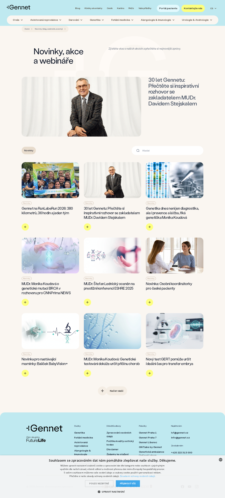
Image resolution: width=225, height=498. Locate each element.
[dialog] (112, 476)
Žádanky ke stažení (117, 454)
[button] (112, 492)
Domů (27, 29)
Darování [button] (74, 19)
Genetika (79, 432)
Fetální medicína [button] (120, 19)
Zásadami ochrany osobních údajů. (138, 476)
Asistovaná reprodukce (81, 444)
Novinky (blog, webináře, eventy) (49, 29)
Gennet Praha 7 (148, 437)
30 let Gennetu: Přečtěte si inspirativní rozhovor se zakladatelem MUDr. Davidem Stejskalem (173, 91)
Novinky (28, 150)
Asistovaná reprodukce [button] (44, 19)
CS (211, 8)
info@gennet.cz (180, 437)
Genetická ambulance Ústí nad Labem (151, 453)
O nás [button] (16, 19)
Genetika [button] (95, 19)
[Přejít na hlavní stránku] (18, 7)
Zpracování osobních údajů (119, 434)
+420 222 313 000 (181, 452)
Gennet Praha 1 (148, 432)
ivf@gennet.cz (179, 432)
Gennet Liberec (148, 442)
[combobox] (220, 459)
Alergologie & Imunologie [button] (156, 19)
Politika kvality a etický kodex (120, 442)
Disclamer (112, 449)
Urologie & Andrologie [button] (195, 19)
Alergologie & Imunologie (82, 452)
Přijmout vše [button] (128, 483)
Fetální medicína (83, 437)
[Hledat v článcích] (138, 150)
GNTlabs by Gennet (150, 447)
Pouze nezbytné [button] (99, 483)
